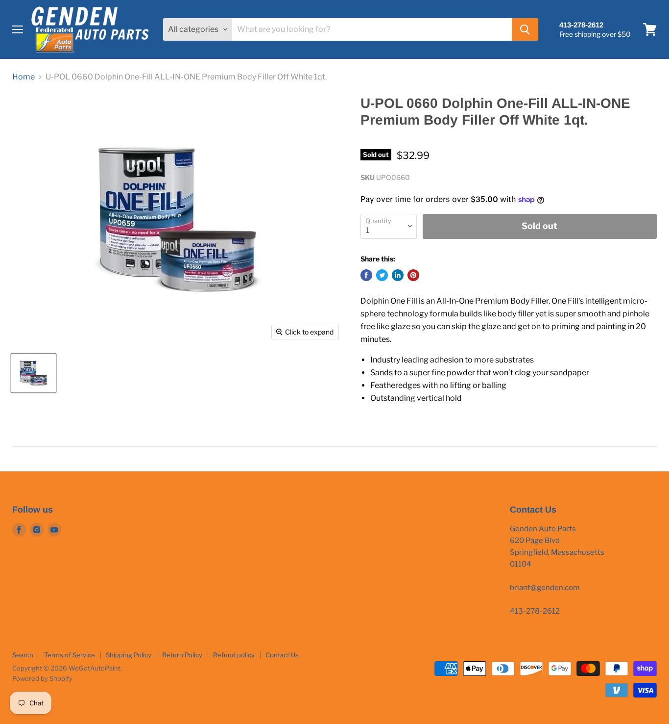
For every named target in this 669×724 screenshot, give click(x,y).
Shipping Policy (128, 655)
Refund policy (234, 655)
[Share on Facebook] (366, 275)
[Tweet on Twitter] (382, 275)
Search (22, 655)
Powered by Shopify (42, 678)
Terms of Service (69, 655)
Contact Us (282, 655)
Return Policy (182, 655)
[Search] (525, 29)
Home (23, 77)
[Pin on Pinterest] (413, 275)
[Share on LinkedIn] (398, 275)
